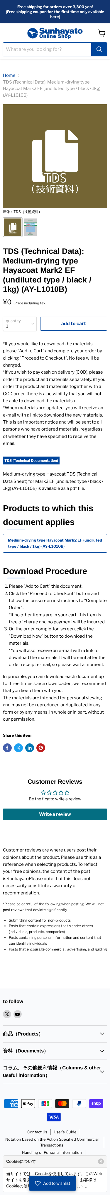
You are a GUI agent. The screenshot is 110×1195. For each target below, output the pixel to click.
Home (9, 75)
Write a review (55, 814)
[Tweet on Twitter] (18, 747)
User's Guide (65, 1132)
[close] (101, 1161)
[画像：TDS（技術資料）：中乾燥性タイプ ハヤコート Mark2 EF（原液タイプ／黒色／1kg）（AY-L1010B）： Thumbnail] (30, 227)
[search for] (99, 49)
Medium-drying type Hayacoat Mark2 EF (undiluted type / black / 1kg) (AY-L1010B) (55, 543)
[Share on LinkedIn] (29, 747)
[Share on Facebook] (7, 747)
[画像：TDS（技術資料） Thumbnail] (12, 227)
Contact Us (37, 1132)
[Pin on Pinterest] (40, 747)
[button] (52, 1183)
